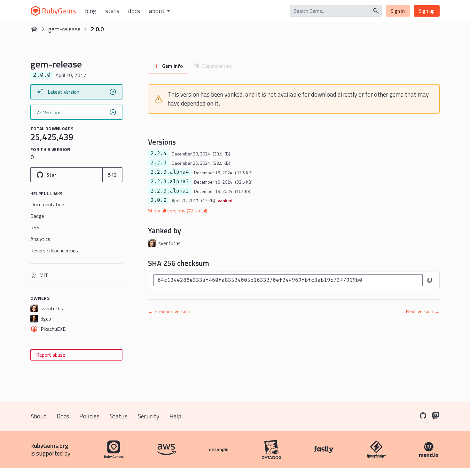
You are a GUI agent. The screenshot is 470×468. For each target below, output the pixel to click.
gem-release (64, 29)
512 (112, 174)
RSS (34, 227)
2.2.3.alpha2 (170, 191)
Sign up (427, 11)
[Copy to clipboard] (429, 280)
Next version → (423, 311)
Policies (89, 416)
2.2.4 (159, 153)
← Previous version (169, 311)
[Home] (34, 29)
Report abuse (50, 355)
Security (148, 416)
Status (119, 416)
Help (175, 416)
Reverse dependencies (54, 250)
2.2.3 (159, 163)
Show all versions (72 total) (177, 210)
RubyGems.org (49, 445)
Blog (90, 10)
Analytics (40, 239)
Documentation (47, 204)
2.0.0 (159, 200)
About (38, 416)
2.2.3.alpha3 (170, 181)
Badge (37, 216)
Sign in (398, 11)
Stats (112, 10)
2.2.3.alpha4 (170, 172)
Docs (134, 10)
